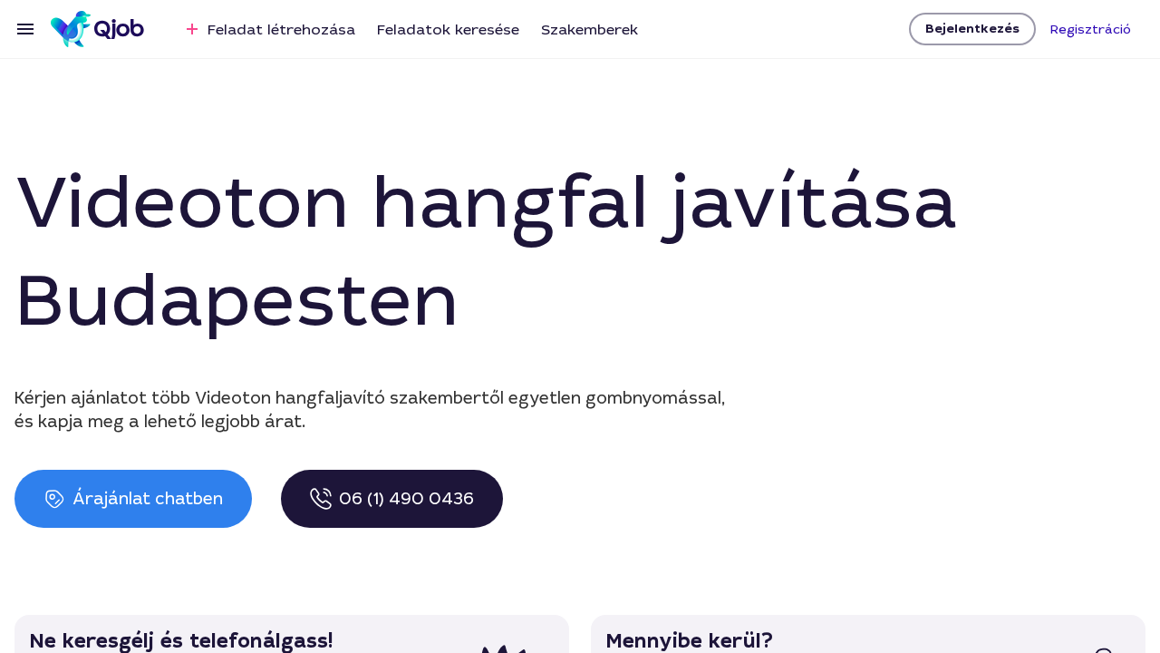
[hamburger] (25, 29)
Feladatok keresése (448, 29)
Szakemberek (589, 29)
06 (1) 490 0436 (406, 499)
